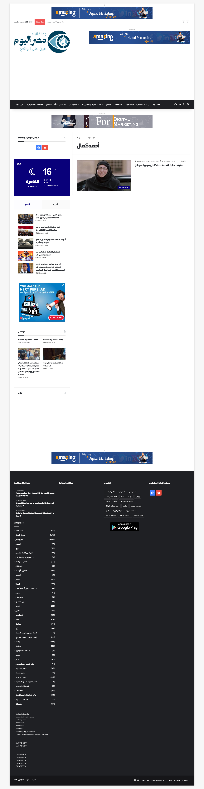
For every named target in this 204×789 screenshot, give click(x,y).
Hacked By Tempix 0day (28, 340)
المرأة (18, 584)
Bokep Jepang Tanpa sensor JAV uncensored (32, 734)
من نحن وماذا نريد (157, 780)
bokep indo (20, 725)
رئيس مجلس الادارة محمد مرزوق (148, 161)
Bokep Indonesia (22, 714)
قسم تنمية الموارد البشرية (26, 681)
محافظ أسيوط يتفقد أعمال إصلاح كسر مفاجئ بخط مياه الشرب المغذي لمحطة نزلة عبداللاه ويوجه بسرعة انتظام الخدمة (93, 22)
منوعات (19, 704)
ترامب (108, 501)
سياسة (18, 646)
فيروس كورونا (136, 506)
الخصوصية (185, 780)
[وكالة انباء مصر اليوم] (42, 42)
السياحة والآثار (21, 561)
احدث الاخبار (20, 535)
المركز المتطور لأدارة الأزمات (26, 588)
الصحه (18, 575)
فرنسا (125, 506)
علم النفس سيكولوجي (25, 664)
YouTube (118, 104)
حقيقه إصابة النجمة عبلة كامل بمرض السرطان (159, 165)
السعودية (121, 492)
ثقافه (18, 619)
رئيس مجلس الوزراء (112, 506)
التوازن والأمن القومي (54, 104)
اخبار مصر (19, 539)
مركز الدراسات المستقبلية (26, 695)
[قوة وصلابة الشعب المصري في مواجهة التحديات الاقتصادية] (25, 231)
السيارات (19, 566)
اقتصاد (18, 544)
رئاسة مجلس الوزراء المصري (26, 637)
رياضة (18, 641)
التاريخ (18, 548)
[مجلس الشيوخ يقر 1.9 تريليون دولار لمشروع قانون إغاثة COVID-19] (25, 219)
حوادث (18, 624)
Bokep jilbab (21, 720)
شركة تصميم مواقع (28, 779)
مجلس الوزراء (117, 510)
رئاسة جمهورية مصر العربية (137, 104)
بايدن (138, 496)
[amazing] (102, 13)
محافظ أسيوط (131, 510)
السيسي (132, 492)
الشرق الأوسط (21, 570)
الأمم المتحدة (110, 492)
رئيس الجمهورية (127, 501)
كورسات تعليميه (34, 104)
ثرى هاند (17, 779)
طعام (18, 655)
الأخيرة (56, 204)
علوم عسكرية (21, 668)
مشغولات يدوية (22, 699)
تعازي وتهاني (21, 601)
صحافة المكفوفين (23, 650)
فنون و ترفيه (21, 677)
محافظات (19, 690)
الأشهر (28, 204)
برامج (108, 104)
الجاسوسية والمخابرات (91, 104)
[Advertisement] (102, 79)
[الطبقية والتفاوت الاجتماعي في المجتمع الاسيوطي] (25, 256)
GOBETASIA (21, 754)
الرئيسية (19, 104)
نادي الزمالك (138, 515)
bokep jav (19, 728)
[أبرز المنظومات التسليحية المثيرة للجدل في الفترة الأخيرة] (25, 243)
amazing (102, 5)
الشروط (177, 780)
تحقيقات (19, 597)
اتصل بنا (169, 780)
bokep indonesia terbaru (25, 717)
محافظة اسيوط (124, 515)
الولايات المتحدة (126, 496)
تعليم (18, 606)
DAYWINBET (21, 743)
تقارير (18, 610)
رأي (17, 628)
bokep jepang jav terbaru (25, 731)
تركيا (115, 501)
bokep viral (20, 722)
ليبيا (107, 510)
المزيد (155, 104)
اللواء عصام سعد (111, 496)
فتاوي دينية (20, 673)
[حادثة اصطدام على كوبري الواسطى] (54, 354)
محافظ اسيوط (111, 515)
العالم (18, 579)
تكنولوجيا (73, 104)
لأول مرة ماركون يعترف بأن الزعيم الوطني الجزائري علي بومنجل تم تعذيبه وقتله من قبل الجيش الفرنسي (50, 267)
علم (17, 659)
